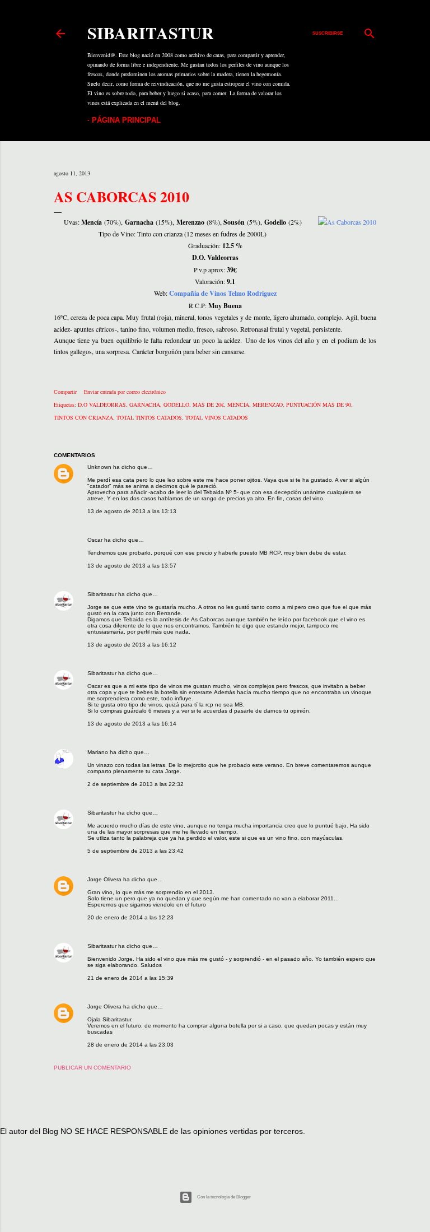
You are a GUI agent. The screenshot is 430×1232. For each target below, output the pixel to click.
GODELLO (176, 404)
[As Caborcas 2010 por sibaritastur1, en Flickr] (347, 221)
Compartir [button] (65, 392)
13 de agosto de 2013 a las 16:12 (131, 644)
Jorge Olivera (104, 879)
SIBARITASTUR (150, 32)
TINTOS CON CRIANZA (83, 417)
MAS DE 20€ (208, 404)
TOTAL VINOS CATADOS (216, 417)
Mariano (97, 752)
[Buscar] (369, 30)
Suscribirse (327, 33)
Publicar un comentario (92, 1067)
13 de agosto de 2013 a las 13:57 (131, 565)
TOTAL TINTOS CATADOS (149, 417)
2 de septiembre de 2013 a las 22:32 (135, 784)
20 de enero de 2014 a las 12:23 (130, 917)
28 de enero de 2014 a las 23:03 (130, 1045)
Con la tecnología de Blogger (224, 1197)
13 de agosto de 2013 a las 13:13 (131, 511)
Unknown (99, 467)
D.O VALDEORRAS (102, 404)
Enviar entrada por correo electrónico (125, 392)
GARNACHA (144, 404)
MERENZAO (268, 404)
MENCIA (238, 404)
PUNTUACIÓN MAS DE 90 (318, 404)
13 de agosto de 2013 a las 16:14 (131, 723)
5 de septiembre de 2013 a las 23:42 (135, 851)
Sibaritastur (101, 594)
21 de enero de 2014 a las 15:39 (130, 978)
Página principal (126, 120)
